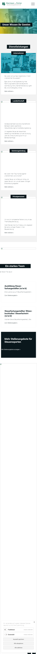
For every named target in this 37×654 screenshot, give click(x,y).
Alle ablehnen (18, 647)
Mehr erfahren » (9, 91)
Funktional (11, 630)
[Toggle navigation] (33, 4)
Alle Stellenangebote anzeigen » (11, 349)
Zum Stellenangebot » (11, 295)
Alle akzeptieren (18, 643)
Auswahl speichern (18, 639)
